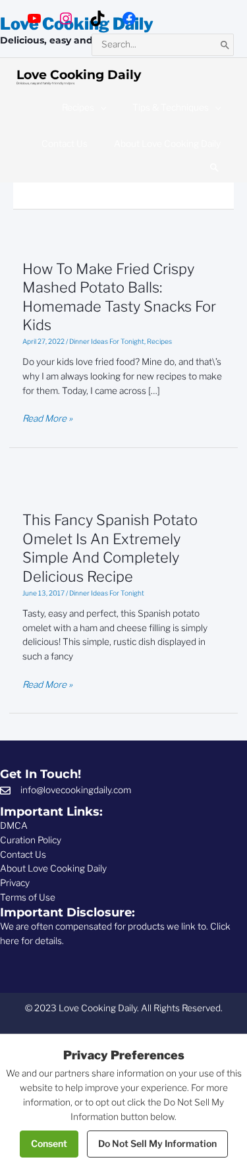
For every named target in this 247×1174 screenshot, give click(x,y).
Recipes (159, 341)
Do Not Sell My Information (157, 1143)
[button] (215, 168)
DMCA (14, 825)
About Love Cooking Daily (53, 868)
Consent (49, 1143)
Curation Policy (30, 840)
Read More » (47, 419)
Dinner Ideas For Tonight (106, 341)
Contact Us (23, 854)
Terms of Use (27, 897)
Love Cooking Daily (78, 74)
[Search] (225, 44)
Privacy (15, 883)
